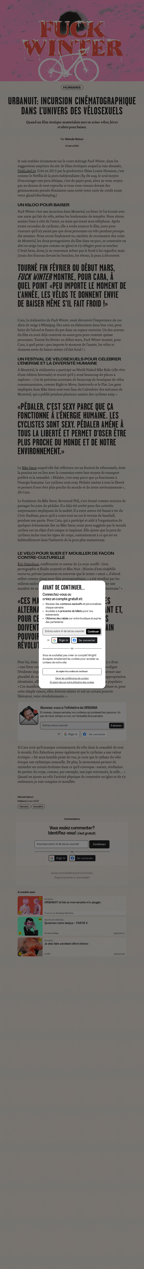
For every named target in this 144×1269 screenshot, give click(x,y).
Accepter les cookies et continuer (72, 672)
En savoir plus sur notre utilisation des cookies (72, 682)
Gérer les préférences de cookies (72, 678)
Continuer (93, 631)
